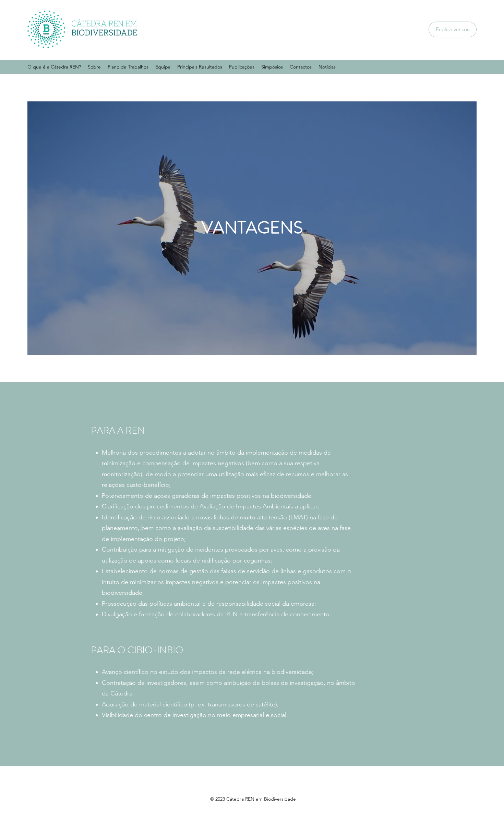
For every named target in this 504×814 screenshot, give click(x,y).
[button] (94, 67)
